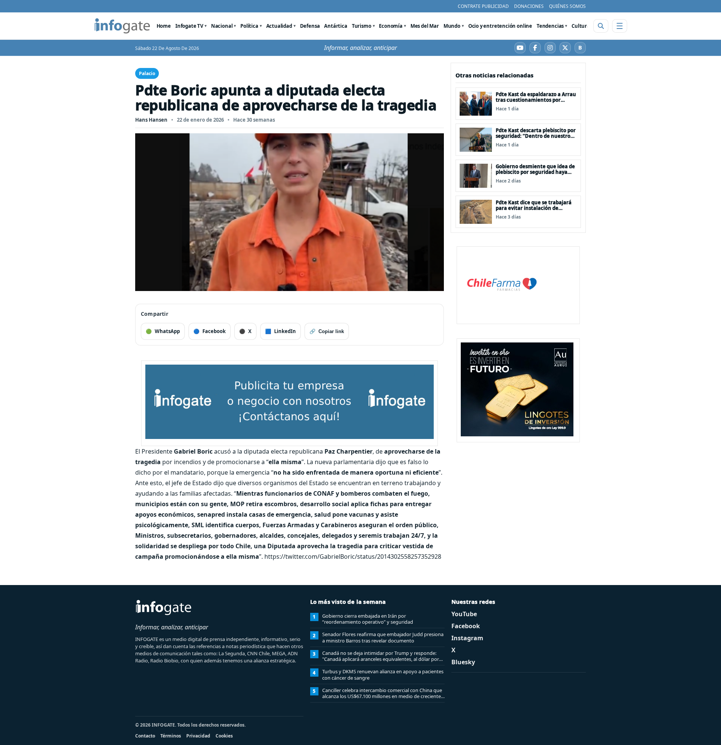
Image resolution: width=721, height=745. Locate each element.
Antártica (335, 26)
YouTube (464, 614)
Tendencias (550, 26)
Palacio (147, 73)
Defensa (310, 26)
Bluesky (463, 662)
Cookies (224, 736)
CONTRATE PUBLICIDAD (483, 6)
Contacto (145, 736)
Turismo (361, 26)
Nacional (222, 26)
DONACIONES (529, 6)
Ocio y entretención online (500, 26)
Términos (170, 736)
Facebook (465, 626)
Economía (391, 26)
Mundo (451, 26)
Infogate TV (189, 26)
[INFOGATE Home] (122, 26)
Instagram (467, 638)
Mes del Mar (424, 26)
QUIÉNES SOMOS (567, 6)
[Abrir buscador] (600, 26)
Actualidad (279, 26)
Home (164, 26)
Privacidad (198, 736)
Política (249, 26)
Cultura (581, 26)
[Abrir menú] (619, 26)
